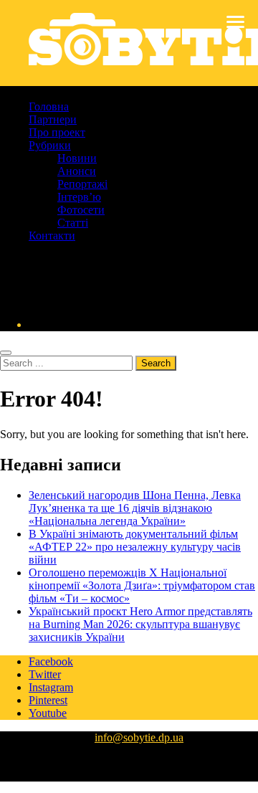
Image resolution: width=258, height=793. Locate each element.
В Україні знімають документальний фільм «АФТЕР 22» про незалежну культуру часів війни (135, 547)
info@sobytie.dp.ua (139, 737)
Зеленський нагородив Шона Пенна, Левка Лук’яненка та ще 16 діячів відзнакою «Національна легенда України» (135, 508)
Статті (72, 223)
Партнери (53, 119)
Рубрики (50, 145)
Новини (77, 158)
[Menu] (235, 21)
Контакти (52, 235)
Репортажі (82, 184)
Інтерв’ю (79, 197)
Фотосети (81, 210)
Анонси (76, 171)
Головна (49, 106)
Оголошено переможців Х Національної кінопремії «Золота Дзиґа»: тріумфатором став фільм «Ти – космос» (142, 585)
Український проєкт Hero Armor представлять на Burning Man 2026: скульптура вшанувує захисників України (140, 624)
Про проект (57, 132)
